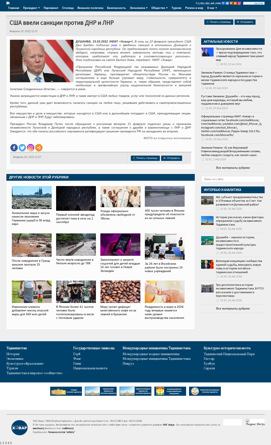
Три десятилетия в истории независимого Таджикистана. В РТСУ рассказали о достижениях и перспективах (240, 290)
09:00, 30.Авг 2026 (229, 228)
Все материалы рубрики (233, 167)
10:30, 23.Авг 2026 (229, 300)
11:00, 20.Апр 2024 (214, 108)
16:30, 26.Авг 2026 (229, 276)
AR (212, 3)
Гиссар (209, 359)
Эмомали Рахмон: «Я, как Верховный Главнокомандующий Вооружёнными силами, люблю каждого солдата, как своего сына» (231, 151)
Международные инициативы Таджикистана (157, 348)
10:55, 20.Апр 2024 (214, 139)
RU (202, 3)
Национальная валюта (90, 368)
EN (207, 3)
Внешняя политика (90, 8)
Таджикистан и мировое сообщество (34, 373)
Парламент (51, 8)
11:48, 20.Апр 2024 (214, 88)
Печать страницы (219, 22)
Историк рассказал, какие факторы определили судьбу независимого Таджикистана (240, 220)
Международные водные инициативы (151, 354)
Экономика (14, 359)
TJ (197, 3)
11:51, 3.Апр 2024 (213, 159)
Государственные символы (94, 348)
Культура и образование (25, 364)
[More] (39, 147)
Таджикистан (16, 348)
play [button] (249, 3)
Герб (76, 354)
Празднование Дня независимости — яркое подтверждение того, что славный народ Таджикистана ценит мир (240, 54)
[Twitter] (22, 147)
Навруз (128, 364)
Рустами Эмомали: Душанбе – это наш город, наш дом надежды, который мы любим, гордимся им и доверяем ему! (230, 99)
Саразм (209, 368)
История (12, 354)
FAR (218, 3)
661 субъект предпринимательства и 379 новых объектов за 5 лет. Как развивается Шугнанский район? (239, 200)
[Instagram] (30, 147)
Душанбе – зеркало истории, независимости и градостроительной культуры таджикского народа (236, 242)
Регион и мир (194, 8)
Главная (13, 8)
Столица (68, 8)
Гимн (77, 364)
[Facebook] (14, 147)
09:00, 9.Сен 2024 (229, 64)
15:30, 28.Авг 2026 (229, 252)
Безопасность (116, 8)
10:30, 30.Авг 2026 (229, 208)
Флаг (77, 359)
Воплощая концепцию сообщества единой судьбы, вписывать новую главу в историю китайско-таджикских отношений (239, 266)
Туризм (176, 8)
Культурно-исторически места (227, 348)
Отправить (245, 22)
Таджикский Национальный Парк (229, 354)
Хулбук (209, 364)
